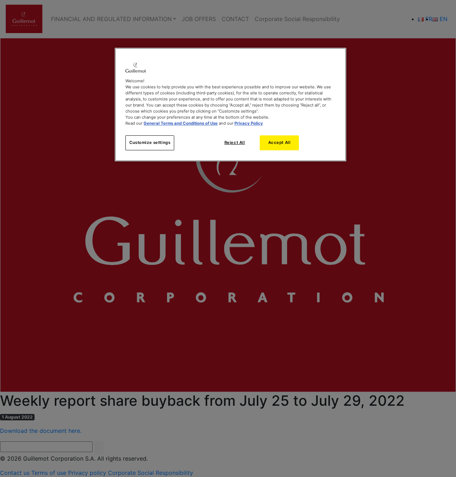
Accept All (279, 142)
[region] (230, 104)
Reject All (234, 142)
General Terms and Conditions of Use (181, 123)
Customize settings (149, 142)
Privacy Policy (248, 123)
